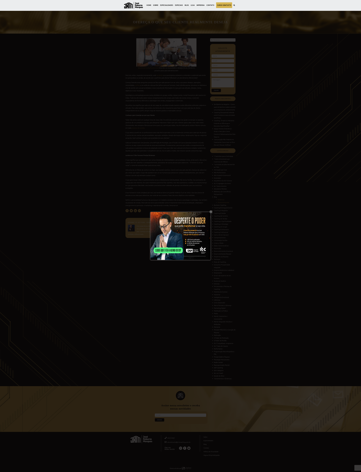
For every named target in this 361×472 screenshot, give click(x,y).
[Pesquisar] (234, 5)
